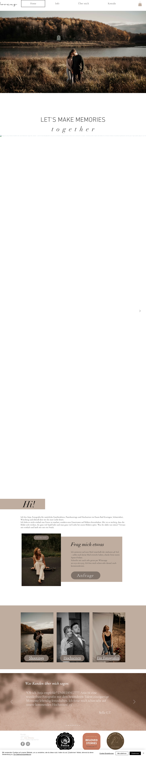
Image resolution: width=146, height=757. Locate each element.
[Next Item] (140, 311)
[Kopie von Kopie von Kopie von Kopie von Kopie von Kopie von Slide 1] (77, 725)
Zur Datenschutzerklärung (22, 754)
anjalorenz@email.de (32, 740)
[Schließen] (143, 753)
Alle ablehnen (122, 753)
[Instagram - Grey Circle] (28, 744)
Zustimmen (135, 753)
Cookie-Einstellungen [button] (107, 753)
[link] (140, 4)
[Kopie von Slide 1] (68, 725)
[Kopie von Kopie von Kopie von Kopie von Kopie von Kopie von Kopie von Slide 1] (79, 725)
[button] (57, 3)
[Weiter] (134, 702)
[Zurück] (12, 702)
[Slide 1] (66, 725)
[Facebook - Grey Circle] (23, 744)
